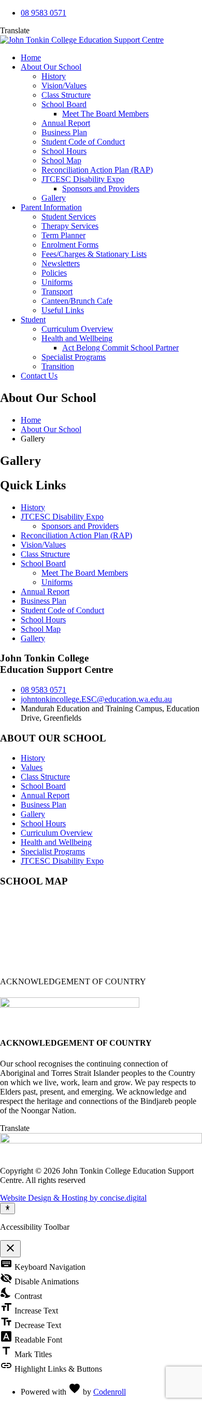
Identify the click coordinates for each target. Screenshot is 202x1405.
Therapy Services (69, 226)
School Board (63, 104)
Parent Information (51, 207)
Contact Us (39, 375)
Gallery (53, 197)
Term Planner (63, 235)
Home (31, 57)
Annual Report (65, 123)
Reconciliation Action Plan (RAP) (97, 169)
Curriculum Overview (77, 328)
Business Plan (64, 132)
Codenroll (109, 1391)
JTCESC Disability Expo (82, 179)
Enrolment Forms (69, 244)
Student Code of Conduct (83, 141)
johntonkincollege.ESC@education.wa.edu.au (96, 699)
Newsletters (60, 263)
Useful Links (62, 310)
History (53, 76)
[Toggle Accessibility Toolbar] (7, 1208)
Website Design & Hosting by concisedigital (73, 1197)
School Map (61, 160)
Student (33, 319)
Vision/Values (63, 85)
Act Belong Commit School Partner (120, 347)
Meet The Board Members (105, 113)
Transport (57, 291)
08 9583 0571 (43, 12)
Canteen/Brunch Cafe (76, 300)
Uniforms (57, 282)
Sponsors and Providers (100, 188)
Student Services (68, 216)
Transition (57, 366)
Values (31, 767)
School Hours (63, 151)
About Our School (51, 66)
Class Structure (66, 94)
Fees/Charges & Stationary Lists (94, 254)
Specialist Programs (73, 357)
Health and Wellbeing (76, 338)
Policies (54, 272)
